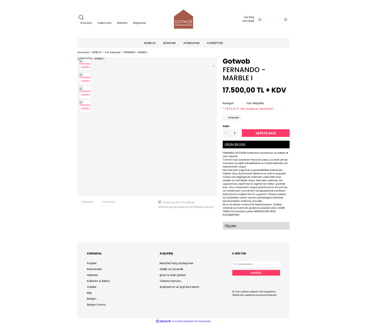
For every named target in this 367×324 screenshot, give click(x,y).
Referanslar (94, 269)
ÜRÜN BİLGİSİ (235, 144)
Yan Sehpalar (255, 103)
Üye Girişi (249, 17)
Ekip (89, 293)
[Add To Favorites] (214, 63)
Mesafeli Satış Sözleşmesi (176, 263)
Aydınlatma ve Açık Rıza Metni (179, 287)
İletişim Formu (96, 305)
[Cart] (278, 19)
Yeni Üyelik (248, 21)
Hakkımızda (104, 22)
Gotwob (236, 61)
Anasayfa (86, 22)
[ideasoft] (163, 321)
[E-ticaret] (183, 321)
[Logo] (183, 19)
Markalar (122, 22)
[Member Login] (259, 19)
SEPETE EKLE (266, 133)
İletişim (91, 299)
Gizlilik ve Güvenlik (171, 269)
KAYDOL (256, 273)
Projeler (92, 263)
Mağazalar (139, 22)
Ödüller (92, 287)
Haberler (92, 275)
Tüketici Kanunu (170, 281)
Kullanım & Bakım (98, 281)
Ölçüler (230, 225)
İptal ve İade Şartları (173, 275)
